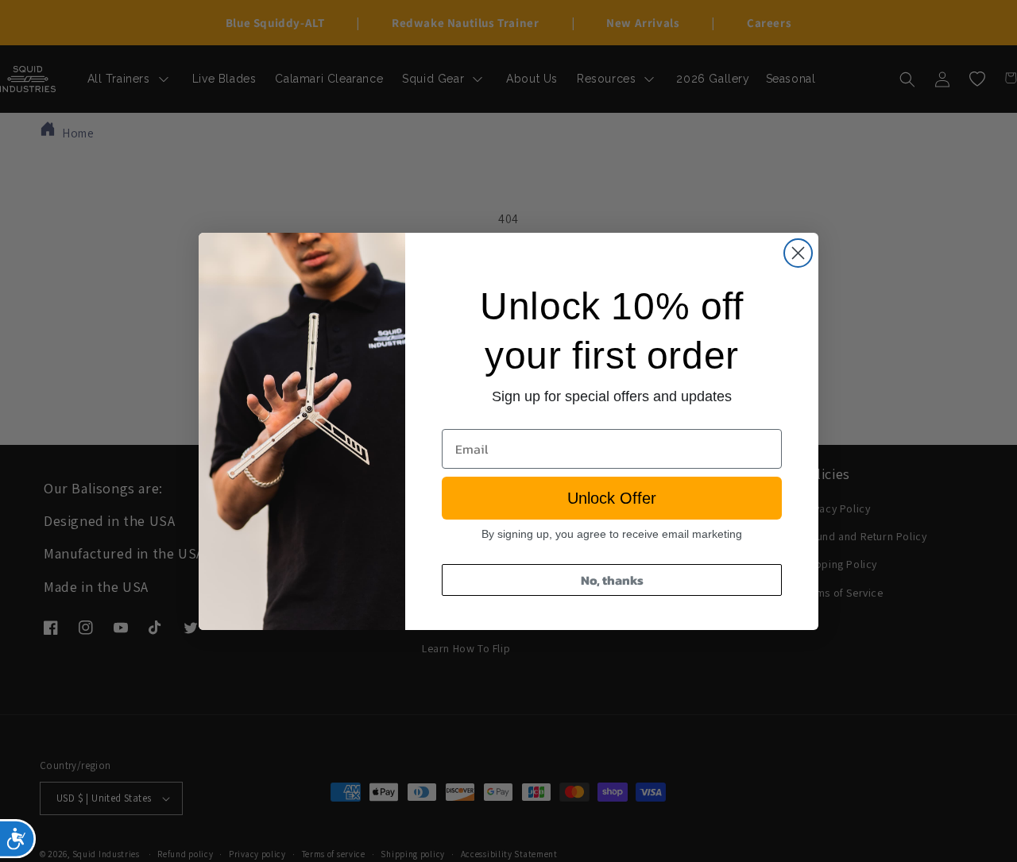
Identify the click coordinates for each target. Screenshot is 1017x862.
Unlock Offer (611, 498)
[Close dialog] (798, 253)
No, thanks (612, 579)
